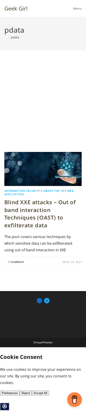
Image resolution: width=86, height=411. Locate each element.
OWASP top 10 (53, 191)
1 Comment (16, 262)
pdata (15, 37)
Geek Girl (16, 8)
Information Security (22, 191)
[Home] (5, 37)
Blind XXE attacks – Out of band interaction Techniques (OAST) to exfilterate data (40, 213)
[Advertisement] (43, 107)
